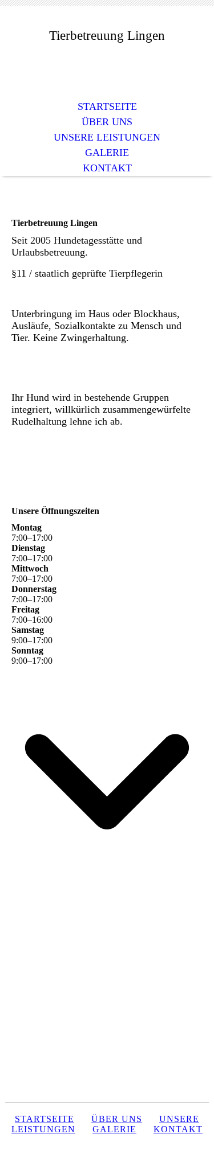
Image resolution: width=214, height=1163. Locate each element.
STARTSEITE (107, 106)
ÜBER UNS (107, 122)
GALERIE (107, 152)
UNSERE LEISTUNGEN (107, 137)
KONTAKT (107, 168)
